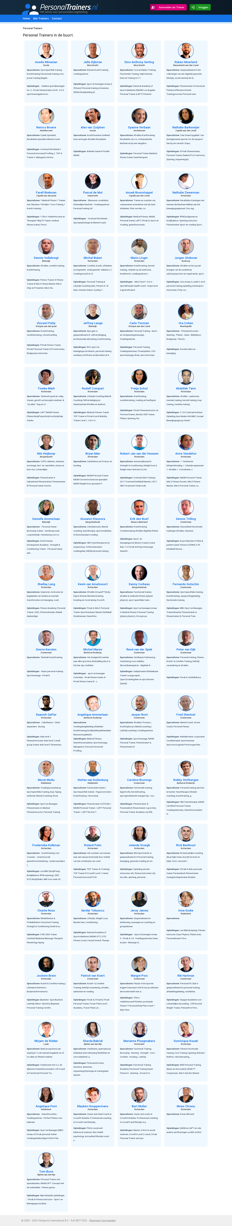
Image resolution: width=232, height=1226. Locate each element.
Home (26, 18)
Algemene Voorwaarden (102, 1220)
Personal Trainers (32, 28)
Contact (57, 18)
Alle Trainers (41, 18)
